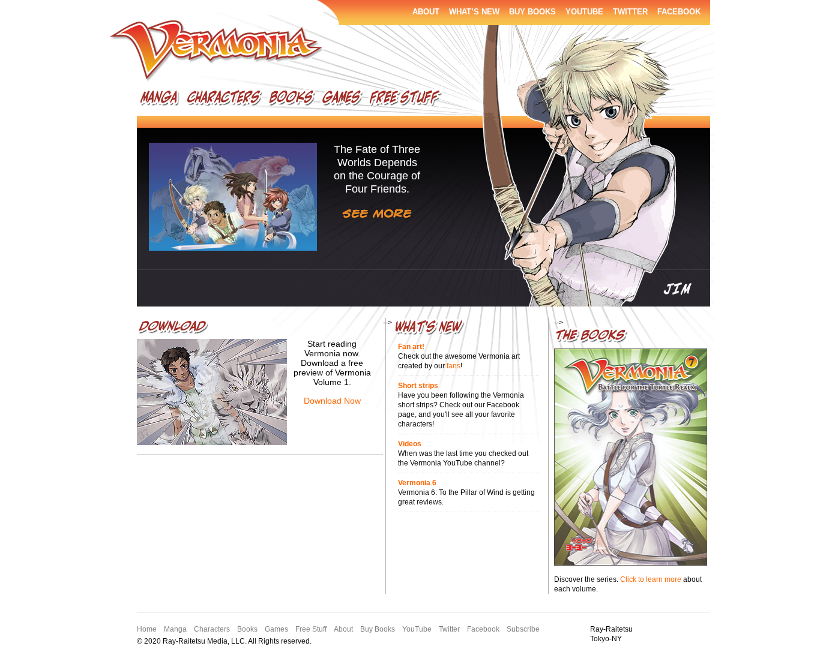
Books (291, 100)
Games (341, 100)
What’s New (474, 11)
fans (453, 366)
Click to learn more (650, 579)
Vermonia (217, 51)
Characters (224, 100)
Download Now (332, 400)
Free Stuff (405, 100)
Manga (159, 100)
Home (147, 629)
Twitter (630, 11)
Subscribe (523, 629)
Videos (409, 444)
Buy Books (532, 11)
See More (377, 214)
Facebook (679, 11)
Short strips (418, 385)
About (425, 11)
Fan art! (411, 346)
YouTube (584, 11)
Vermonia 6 (417, 483)
